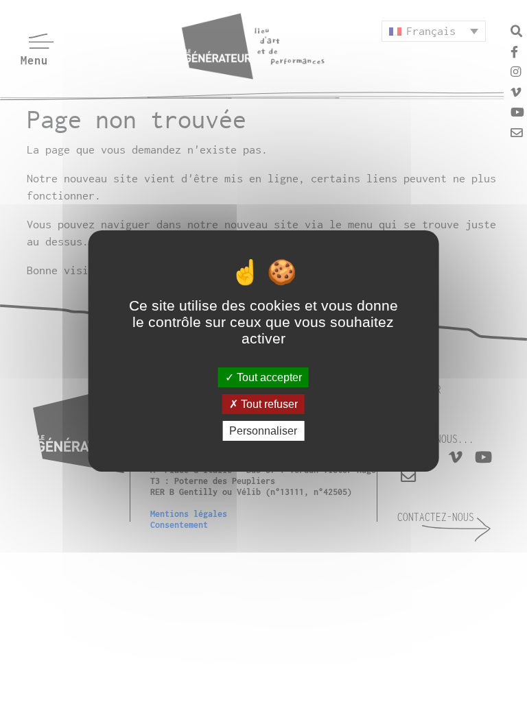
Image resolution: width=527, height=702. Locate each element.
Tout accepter (268, 377)
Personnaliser (263, 431)
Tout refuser (268, 404)
